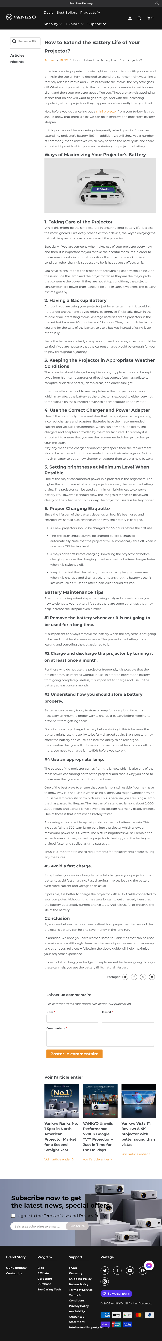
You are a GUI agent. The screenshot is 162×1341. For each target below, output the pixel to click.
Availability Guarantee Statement (77, 1317)
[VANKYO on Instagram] (105, 1281)
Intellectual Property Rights (89, 1327)
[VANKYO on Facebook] (118, 1270)
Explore (73, 24)
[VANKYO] (21, 17)
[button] (149, 1267)
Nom (50, 1012)
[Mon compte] (130, 18)
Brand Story (16, 1257)
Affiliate (43, 1273)
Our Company (16, 1268)
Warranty (75, 1273)
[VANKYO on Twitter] (105, 1270)
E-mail (107, 1012)
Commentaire (56, 1028)
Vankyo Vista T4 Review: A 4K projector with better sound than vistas (138, 1134)
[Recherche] (139, 18)
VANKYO (117, 1303)
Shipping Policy (80, 1279)
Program (45, 1257)
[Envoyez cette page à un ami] (151, 977)
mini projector (106, 111)
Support (95, 24)
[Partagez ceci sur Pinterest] (142, 977)
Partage (107, 1257)
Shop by (51, 24)
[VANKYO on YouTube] (131, 1270)
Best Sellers (67, 12)
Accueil (49, 60)
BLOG (64, 60)
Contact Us (14, 1273)
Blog (41, 1268)
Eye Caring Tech (49, 1289)
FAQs (73, 1268)
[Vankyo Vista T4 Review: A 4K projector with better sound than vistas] (139, 1101)
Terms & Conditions (77, 1297)
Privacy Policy (79, 1306)
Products (88, 12)
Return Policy (78, 1284)
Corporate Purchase (45, 1281)
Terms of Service (81, 1290)
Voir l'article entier (58, 1159)
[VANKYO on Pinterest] (144, 1270)
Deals (49, 12)
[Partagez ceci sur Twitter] (124, 977)
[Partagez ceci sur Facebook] (133, 977)
